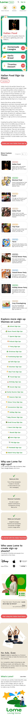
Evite (11, 466)
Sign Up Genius (17, 466)
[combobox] (24, 154)
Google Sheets (8, 468)
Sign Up (23, 2)
